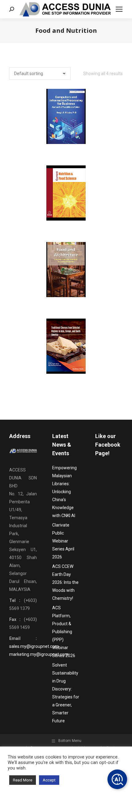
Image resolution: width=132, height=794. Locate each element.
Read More (22, 780)
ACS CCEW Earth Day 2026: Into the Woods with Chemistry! (65, 582)
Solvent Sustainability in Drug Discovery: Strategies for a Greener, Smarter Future (65, 693)
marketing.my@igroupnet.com (38, 654)
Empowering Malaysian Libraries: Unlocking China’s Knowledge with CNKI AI (64, 491)
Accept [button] (49, 780)
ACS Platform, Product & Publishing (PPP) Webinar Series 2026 (63, 631)
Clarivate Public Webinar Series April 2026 (63, 541)
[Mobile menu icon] (119, 9)
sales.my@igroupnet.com (34, 646)
